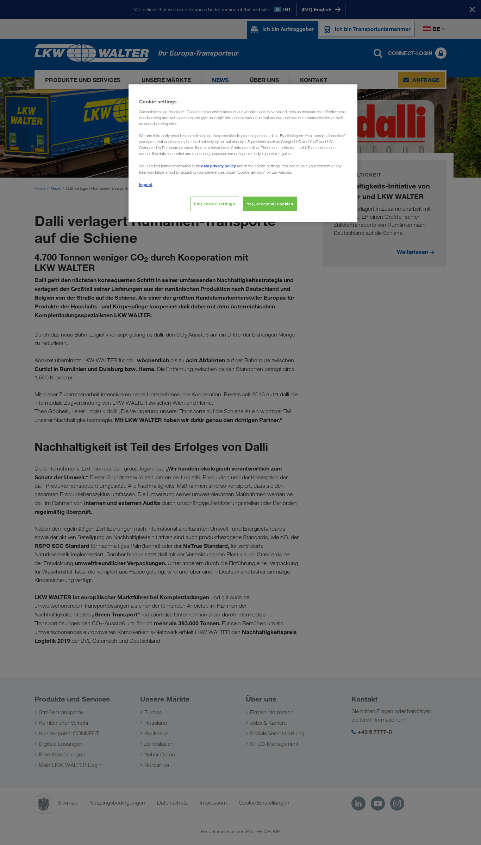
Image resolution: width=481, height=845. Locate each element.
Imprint (145, 184)
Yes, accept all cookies (270, 203)
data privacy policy (218, 165)
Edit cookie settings (214, 203)
